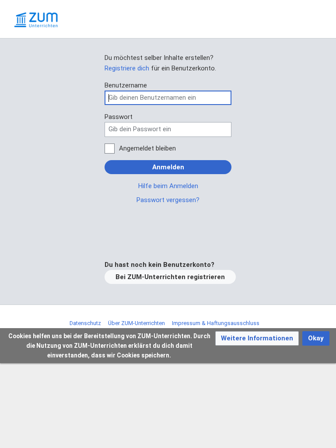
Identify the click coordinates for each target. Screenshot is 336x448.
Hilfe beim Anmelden (168, 186)
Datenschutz (85, 323)
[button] (257, 338)
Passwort (119, 117)
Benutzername (126, 85)
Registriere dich (127, 68)
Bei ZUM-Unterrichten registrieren (170, 277)
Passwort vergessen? (168, 200)
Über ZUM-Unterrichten (136, 323)
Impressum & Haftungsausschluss (215, 323)
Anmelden (168, 167)
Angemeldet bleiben (147, 148)
